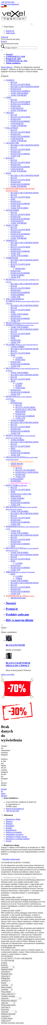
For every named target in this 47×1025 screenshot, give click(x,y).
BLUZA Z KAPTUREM (20, 84)
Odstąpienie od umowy (15, 834)
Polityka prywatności (14, 832)
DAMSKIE (15, 336)
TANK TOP (15, 206)
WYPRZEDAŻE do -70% (20, 596)
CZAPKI (19, 357)
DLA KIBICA (22, 344)
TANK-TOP (15, 156)
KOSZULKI (15, 106)
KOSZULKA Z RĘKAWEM (26, 472)
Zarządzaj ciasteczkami (11, 859)
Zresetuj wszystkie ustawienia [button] (12, 1023)
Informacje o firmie (13, 819)
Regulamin (10, 826)
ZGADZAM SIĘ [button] (7, 961)
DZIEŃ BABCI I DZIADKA (22, 461)
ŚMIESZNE (20, 572)
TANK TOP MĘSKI (19, 95)
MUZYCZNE (22, 323)
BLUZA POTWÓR (15, 645)
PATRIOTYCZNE (20, 325)
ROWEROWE (16, 403)
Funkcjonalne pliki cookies (11, 897)
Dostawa (9, 821)
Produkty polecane (17, 614)
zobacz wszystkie (7, 674)
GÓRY (8, 97)
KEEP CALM (16, 485)
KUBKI (18, 386)
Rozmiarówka (11, 830)
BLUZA (14, 82)
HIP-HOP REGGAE (21, 508)
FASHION (10, 80)
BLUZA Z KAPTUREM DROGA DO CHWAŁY (18, 664)
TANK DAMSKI (17, 275)
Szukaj (3, 628)
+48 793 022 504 (7, 2)
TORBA (18, 578)
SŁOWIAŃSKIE (12, 210)
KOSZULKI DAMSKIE (20, 121)
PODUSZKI (20, 269)
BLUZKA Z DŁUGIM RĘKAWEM (25, 87)
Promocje (12, 608)
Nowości (11, 603)
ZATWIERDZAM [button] (8, 948)
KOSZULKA (16, 89)
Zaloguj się (10, 31)
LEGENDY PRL (12, 143)
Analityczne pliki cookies (10, 911)
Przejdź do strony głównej (4, 792)
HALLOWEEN (12, 128)
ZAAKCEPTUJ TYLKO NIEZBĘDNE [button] (16, 958)
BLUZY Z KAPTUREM (20, 102)
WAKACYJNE (12, 225)
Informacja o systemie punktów (18, 839)
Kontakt (9, 828)
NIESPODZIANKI (18, 598)
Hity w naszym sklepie (19, 620)
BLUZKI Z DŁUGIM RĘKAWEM (24, 193)
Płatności (9, 824)
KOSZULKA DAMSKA (20, 91)
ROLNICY (10, 158)
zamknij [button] (4, 963)
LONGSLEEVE (17, 108)
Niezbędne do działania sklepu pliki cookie (19, 878)
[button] (2, 7)
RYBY (8, 173)
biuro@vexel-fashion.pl (10, 4)
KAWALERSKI (17, 479)
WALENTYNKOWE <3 (20, 483)
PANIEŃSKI (16, 481)
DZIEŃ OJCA (16, 466)
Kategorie (4, 76)
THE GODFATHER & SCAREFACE (23, 301)
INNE (13, 199)
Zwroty (8, 841)
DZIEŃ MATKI (17, 464)
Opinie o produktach (9, 632)
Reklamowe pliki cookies (10, 926)
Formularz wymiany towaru (16, 837)
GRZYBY (10, 113)
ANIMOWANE (12, 258)
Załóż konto (10, 33)
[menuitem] (26, 54)
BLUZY (14, 100)
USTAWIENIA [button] (7, 956)
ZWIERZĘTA (11, 240)
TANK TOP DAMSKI (19, 93)
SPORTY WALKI (20, 436)
